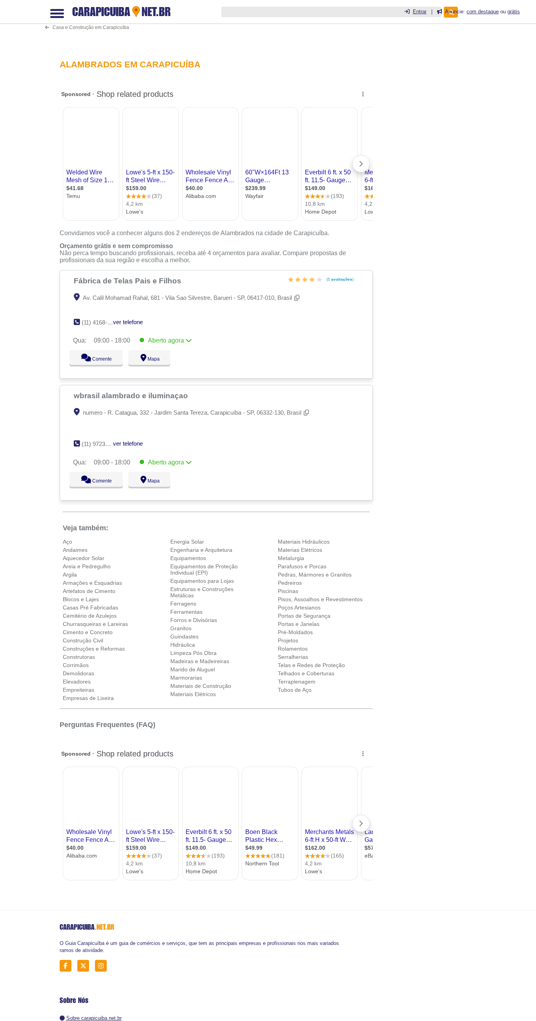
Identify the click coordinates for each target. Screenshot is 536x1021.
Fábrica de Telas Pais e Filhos (128, 280)
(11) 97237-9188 (102, 444)
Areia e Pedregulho (87, 566)
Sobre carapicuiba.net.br (94, 1018)
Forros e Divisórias (193, 620)
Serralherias (293, 657)
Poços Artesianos (299, 607)
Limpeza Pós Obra (193, 653)
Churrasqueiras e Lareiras (95, 624)
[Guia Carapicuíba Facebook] (68, 966)
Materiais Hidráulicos (304, 542)
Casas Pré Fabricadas (90, 607)
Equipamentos (188, 558)
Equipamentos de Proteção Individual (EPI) (204, 569)
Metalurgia (291, 558)
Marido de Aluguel (192, 669)
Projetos (288, 640)
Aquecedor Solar (83, 558)
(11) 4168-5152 (101, 322)
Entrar (420, 12)
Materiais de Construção (200, 686)
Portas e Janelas (298, 624)
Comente (96, 359)
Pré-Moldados (295, 632)
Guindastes (184, 636)
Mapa (151, 359)
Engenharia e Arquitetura (201, 550)
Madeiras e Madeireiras (199, 661)
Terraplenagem (296, 681)
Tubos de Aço (295, 690)
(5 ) (339, 279)
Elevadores (77, 681)
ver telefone (128, 322)
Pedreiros (290, 583)
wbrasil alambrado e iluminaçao (132, 395)
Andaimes (75, 550)
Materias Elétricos (300, 550)
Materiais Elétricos (193, 694)
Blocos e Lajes (81, 599)
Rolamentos (293, 649)
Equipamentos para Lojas (202, 581)
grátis (513, 12)
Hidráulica (182, 645)
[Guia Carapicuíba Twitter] (85, 966)
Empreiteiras (78, 690)
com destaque (483, 12)
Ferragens (183, 603)
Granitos (180, 628)
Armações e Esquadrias (92, 583)
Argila (70, 574)
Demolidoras (78, 673)
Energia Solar (187, 542)
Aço (67, 542)
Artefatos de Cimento (89, 591)
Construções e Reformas (94, 649)
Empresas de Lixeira (88, 698)
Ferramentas (186, 612)
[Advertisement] (218, 24)
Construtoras (79, 657)
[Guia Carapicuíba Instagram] (103, 966)
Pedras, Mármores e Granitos (315, 574)
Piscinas (288, 591)
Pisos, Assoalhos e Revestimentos (320, 599)
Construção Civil (83, 640)
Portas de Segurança (304, 616)
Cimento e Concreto (88, 632)
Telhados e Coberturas (306, 673)
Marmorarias (186, 678)
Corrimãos (76, 665)
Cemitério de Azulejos (90, 616)
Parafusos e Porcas (302, 566)
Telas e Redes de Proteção (311, 665)
